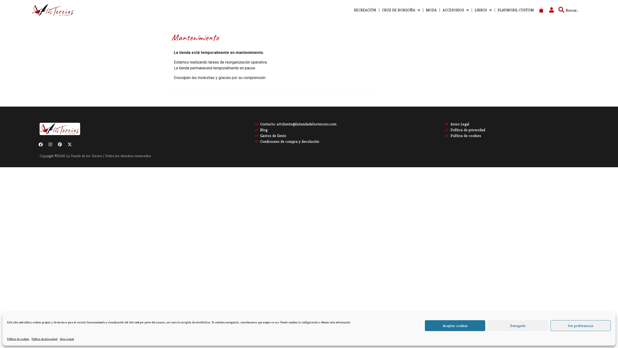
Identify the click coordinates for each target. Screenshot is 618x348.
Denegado (518, 325)
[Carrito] (541, 10)
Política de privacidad (44, 339)
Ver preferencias (580, 325)
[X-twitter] (72, 146)
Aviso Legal (67, 339)
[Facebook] (43, 146)
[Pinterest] (62, 146)
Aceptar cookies (455, 325)
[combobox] (580, 10)
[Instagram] (52, 146)
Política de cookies (18, 339)
